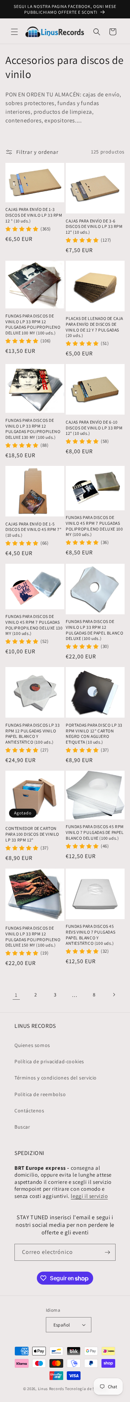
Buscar (22, 1127)
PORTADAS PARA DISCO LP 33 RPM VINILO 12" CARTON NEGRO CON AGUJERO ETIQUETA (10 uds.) (94, 733)
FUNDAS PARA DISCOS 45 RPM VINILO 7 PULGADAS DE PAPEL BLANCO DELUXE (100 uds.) (95, 832)
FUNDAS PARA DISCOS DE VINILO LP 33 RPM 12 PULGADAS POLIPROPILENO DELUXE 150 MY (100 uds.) (32, 936)
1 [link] (16, 994)
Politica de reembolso (40, 1094)
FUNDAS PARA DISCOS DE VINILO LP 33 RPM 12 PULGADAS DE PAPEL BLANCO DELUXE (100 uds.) (94, 630)
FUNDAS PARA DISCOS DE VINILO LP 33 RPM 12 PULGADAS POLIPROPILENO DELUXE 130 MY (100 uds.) (32, 428)
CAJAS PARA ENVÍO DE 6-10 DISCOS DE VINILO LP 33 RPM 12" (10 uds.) (94, 427)
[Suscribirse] (107, 1252)
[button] (14, 32)
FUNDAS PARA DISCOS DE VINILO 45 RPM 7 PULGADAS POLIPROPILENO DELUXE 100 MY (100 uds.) (94, 526)
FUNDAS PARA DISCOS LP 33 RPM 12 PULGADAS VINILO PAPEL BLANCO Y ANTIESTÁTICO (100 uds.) (32, 733)
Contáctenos (29, 1110)
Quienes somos (32, 1045)
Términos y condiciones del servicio (55, 1077)
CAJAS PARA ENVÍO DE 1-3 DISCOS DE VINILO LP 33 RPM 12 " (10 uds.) (33, 215)
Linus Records (51, 1388)
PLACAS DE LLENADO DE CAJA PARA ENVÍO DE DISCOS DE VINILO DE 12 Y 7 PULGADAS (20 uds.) (94, 327)
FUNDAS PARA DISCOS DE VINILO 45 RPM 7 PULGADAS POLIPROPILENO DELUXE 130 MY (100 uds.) (33, 625)
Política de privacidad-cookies (49, 1061)
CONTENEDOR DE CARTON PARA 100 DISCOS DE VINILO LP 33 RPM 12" (32, 834)
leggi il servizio (89, 1196)
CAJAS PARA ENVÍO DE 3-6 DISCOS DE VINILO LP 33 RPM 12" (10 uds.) (94, 226)
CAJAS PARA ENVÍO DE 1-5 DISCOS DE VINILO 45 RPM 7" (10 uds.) (33, 529)
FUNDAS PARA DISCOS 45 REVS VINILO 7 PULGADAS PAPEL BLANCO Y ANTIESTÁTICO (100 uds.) (90, 934)
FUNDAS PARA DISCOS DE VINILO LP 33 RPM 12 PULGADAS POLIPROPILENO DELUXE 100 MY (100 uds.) (32, 324)
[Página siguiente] (114, 995)
